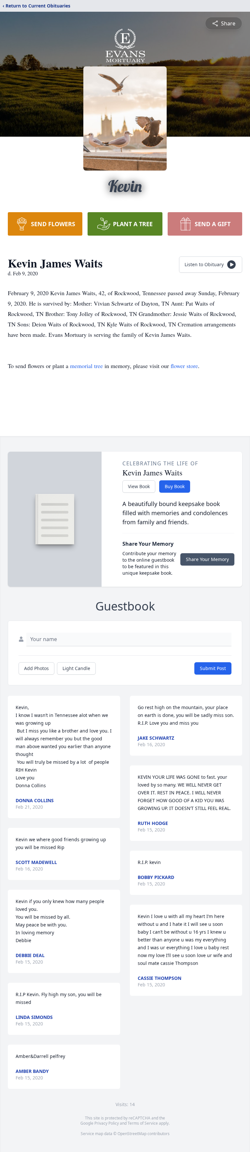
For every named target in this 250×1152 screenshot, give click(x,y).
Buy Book (175, 486)
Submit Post (213, 668)
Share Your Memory (207, 559)
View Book (139, 486)
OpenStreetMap (132, 1133)
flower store (184, 366)
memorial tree (86, 366)
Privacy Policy (106, 1123)
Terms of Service (143, 1123)
